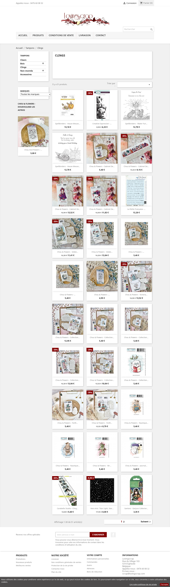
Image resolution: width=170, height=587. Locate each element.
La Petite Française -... (136, 209)
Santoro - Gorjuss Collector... (136, 508)
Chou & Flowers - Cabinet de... (102, 166)
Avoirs (89, 565)
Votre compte (94, 555)
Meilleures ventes (23, 565)
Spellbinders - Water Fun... (136, 123)
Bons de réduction (94, 572)
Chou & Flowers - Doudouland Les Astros (26, 106)
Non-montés (26, 71)
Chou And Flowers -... (33, 150)
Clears (23, 60)
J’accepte (164, 585)
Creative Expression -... (102, 123)
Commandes (92, 562)
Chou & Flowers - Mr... (102, 465)
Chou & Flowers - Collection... (68, 337)
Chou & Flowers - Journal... (136, 465)
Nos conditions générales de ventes (66, 562)
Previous (20, 131)
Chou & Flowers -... (136, 252)
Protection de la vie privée (62, 565)
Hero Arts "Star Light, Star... (102, 508)
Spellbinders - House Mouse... (67, 123)
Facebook (113, 534)
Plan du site (56, 572)
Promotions (20, 559)
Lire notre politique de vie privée (143, 584)
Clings (23, 67)
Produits (38, 35)
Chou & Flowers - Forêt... (67, 423)
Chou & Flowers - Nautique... (136, 423)
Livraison (85, 35)
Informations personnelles (98, 559)
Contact (101, 35)
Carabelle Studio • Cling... (67, 508)
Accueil (23, 35)
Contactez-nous (57, 569)
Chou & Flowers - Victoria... (136, 294)
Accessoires (26, 74)
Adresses (90, 568)
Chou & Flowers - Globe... (67, 252)
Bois (22, 63)
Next (47, 131)
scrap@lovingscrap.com (133, 573)
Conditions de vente (61, 35)
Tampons (24, 55)
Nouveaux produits (24, 562)
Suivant (146, 521)
